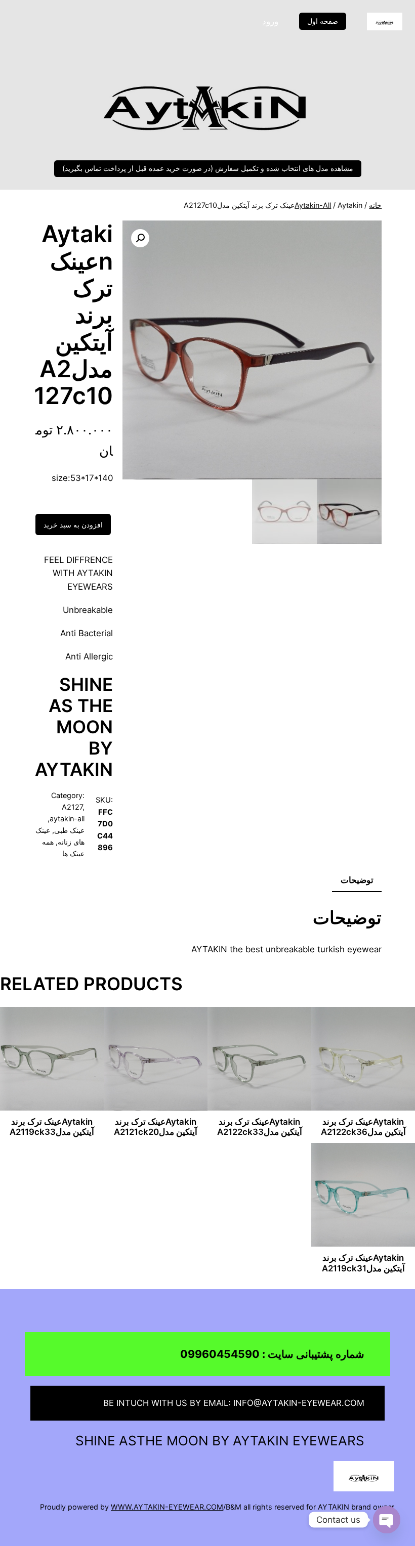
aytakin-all (313, 205)
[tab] (357, 880)
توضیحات (357, 880)
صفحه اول (322, 21)
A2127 (72, 807)
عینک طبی (69, 830)
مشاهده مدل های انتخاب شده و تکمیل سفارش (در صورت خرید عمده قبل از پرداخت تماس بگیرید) (207, 168)
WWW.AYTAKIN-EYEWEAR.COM (167, 1507)
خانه (375, 205)
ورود (270, 21)
